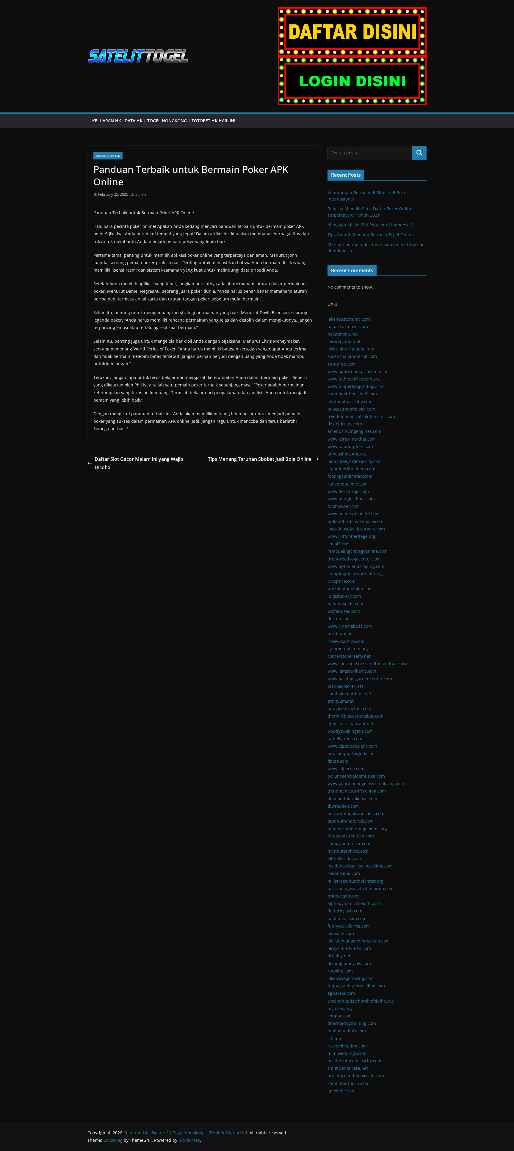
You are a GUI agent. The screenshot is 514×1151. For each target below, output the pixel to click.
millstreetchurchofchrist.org (355, 881)
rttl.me (334, 1038)
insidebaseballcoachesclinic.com (360, 866)
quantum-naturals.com (350, 821)
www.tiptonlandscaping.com (355, 566)
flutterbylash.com (344, 911)
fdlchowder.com (343, 506)
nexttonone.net (342, 334)
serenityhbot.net (344, 341)
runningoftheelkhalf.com (352, 394)
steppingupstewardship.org (355, 574)
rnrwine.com (340, 971)
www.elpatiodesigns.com (352, 746)
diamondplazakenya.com (352, 798)
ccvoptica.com (341, 581)
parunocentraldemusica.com (356, 776)
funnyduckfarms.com (348, 926)
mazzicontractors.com (349, 708)
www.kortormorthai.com (351, 439)
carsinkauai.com (343, 873)
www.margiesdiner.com (351, 499)
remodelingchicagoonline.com (357, 551)
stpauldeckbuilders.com (351, 469)
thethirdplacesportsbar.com (355, 716)
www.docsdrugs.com (348, 491)
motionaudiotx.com (346, 1030)
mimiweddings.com (346, 1053)
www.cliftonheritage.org (351, 536)
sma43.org (337, 543)
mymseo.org (339, 1008)
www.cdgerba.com (345, 768)
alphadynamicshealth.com (353, 903)
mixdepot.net (340, 633)
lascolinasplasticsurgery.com (356, 529)
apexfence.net (341, 1091)
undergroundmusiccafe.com (355, 1075)
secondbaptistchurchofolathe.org (360, 1001)
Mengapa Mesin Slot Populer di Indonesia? (370, 225)
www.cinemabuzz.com (349, 626)
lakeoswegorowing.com (350, 978)
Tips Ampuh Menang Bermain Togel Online (370, 234)
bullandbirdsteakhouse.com (355, 521)
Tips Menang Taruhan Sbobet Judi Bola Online (259, 459)
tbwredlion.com (343, 806)
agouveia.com (341, 993)
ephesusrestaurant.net (350, 723)
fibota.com (337, 761)
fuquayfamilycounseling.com (356, 986)
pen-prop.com (341, 364)
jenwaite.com (340, 933)
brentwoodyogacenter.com (354, 559)
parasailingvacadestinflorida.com (360, 888)
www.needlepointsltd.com (353, 513)
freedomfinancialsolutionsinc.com (361, 416)
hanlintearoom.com (346, 918)
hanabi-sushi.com (345, 604)
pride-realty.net (343, 896)
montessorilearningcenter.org (357, 828)
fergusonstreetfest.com (350, 836)
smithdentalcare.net (347, 1068)
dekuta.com (339, 618)
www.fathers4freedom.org (353, 379)
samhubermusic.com (348, 1083)
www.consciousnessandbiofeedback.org (367, 663)
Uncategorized (108, 156)
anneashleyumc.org (347, 454)
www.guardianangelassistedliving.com (365, 783)
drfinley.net (338, 956)
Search (419, 153)
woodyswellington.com (350, 731)
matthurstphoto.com (348, 851)
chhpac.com (339, 1016)
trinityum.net (340, 701)
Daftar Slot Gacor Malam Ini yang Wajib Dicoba (139, 463)
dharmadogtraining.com (351, 1023)
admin (140, 194)
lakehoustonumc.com (348, 319)
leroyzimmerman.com (349, 948)
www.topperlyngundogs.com (356, 386)
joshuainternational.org (350, 349)
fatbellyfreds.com (344, 738)
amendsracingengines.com (354, 431)
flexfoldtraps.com (344, 424)
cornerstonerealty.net (349, 656)
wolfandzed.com (343, 611)
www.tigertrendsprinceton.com (358, 371)
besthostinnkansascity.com (354, 1061)
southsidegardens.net (349, 693)
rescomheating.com (347, 1046)
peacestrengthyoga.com (351, 409)
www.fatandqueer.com (350, 446)
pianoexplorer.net (345, 686)
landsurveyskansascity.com (354, 461)
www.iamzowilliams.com (351, 671)
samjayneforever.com (348, 843)
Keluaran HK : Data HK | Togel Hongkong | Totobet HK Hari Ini (164, 120)
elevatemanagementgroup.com (358, 941)
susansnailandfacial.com (352, 356)
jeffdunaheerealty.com (349, 401)
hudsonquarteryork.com (351, 753)
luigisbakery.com (344, 596)
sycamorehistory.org (347, 649)
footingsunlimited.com (349, 476)
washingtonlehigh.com (350, 588)
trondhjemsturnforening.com (356, 791)
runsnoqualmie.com (347, 484)
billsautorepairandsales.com (355, 813)
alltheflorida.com (344, 858)
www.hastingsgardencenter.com (359, 679)
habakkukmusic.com (347, 326)
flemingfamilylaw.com (349, 963)
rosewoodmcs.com (345, 641)
